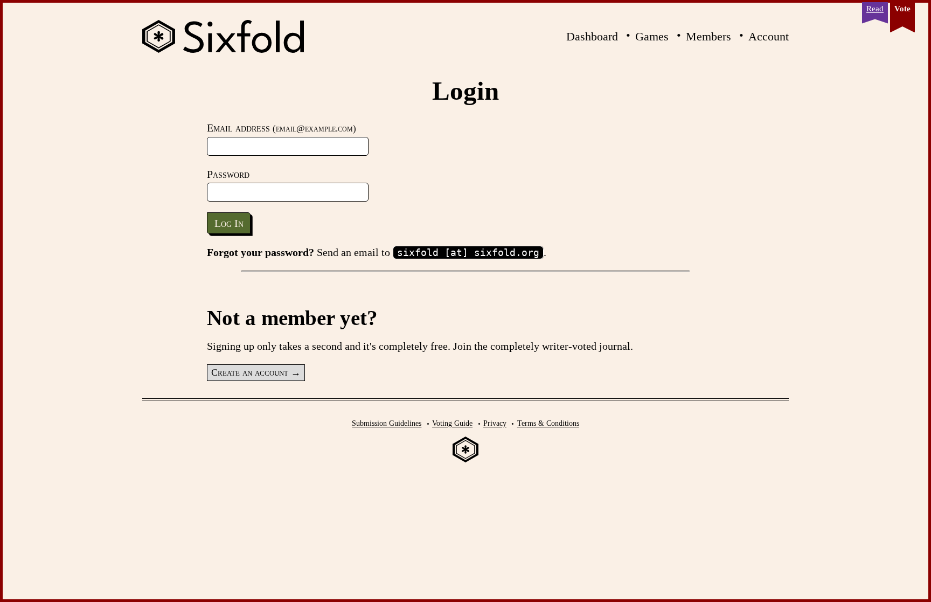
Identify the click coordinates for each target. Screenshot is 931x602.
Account (768, 36)
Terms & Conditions (548, 423)
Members (708, 36)
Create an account (249, 372)
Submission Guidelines (386, 423)
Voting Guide (452, 423)
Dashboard (592, 36)
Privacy (494, 423)
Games (652, 36)
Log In (229, 223)
